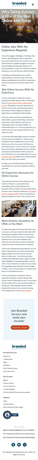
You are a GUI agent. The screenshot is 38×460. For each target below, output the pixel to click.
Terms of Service (9, 386)
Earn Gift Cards (8, 371)
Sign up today (26, 290)
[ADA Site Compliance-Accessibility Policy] (11, 414)
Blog (5, 362)
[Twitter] (25, 444)
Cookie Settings (9, 389)
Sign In (5, 380)
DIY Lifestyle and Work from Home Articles (19, 434)
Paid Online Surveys (10, 368)
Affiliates (6, 365)
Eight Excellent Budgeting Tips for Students (19, 430)
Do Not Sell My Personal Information (16, 392)
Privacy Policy (8, 383)
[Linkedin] (19, 444)
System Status (8, 404)
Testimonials (7, 359)
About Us (6, 356)
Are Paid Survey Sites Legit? (13, 407)
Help (5, 401)
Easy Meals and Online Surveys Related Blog (19, 437)
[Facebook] (13, 444)
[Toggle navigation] (33, 4)
